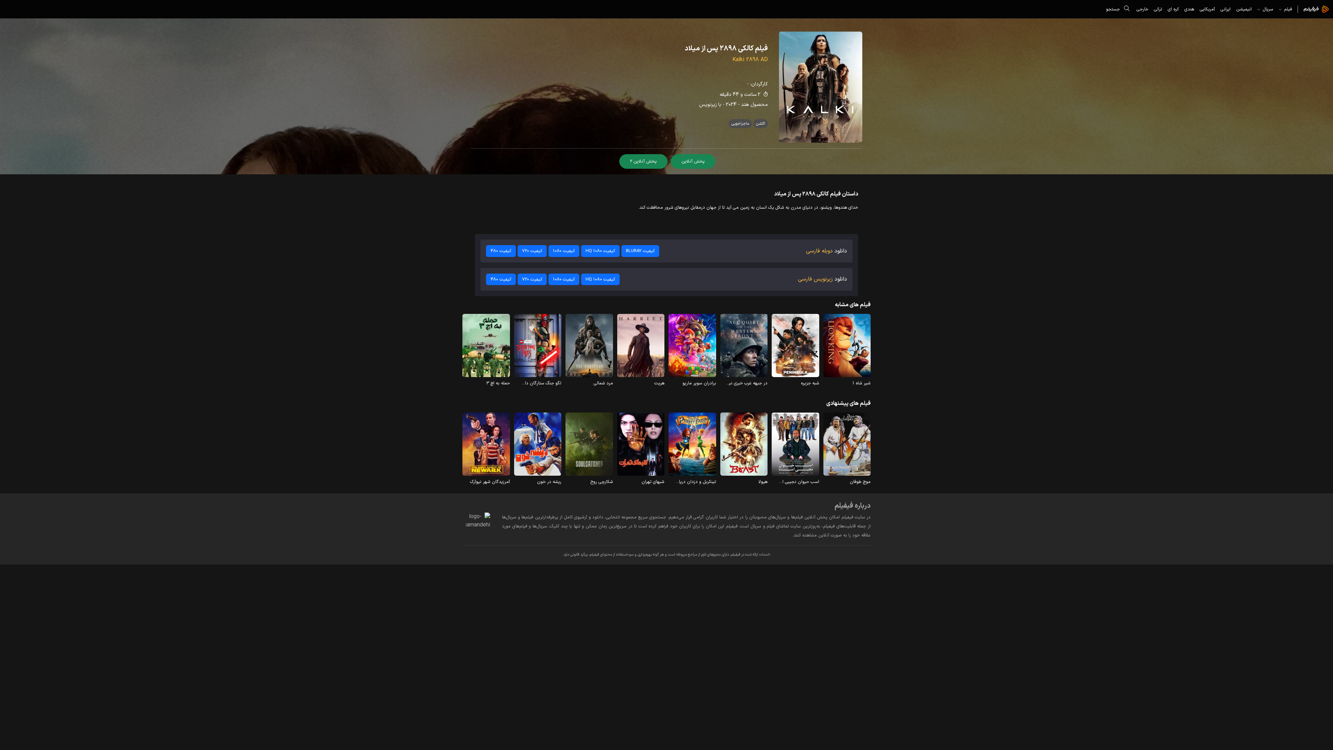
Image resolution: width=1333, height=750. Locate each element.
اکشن (760, 123)
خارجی (1142, 9)
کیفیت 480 (501, 251)
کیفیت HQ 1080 (600, 251)
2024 (731, 104)
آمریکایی (1207, 9)
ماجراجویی (740, 123)
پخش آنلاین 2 (643, 161)
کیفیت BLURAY (640, 251)
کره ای (1173, 9)
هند (745, 104)
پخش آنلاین (693, 161)
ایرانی (1226, 9)
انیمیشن (1244, 9)
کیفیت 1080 (564, 251)
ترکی (1158, 9)
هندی (1189, 9)
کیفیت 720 (532, 251)
